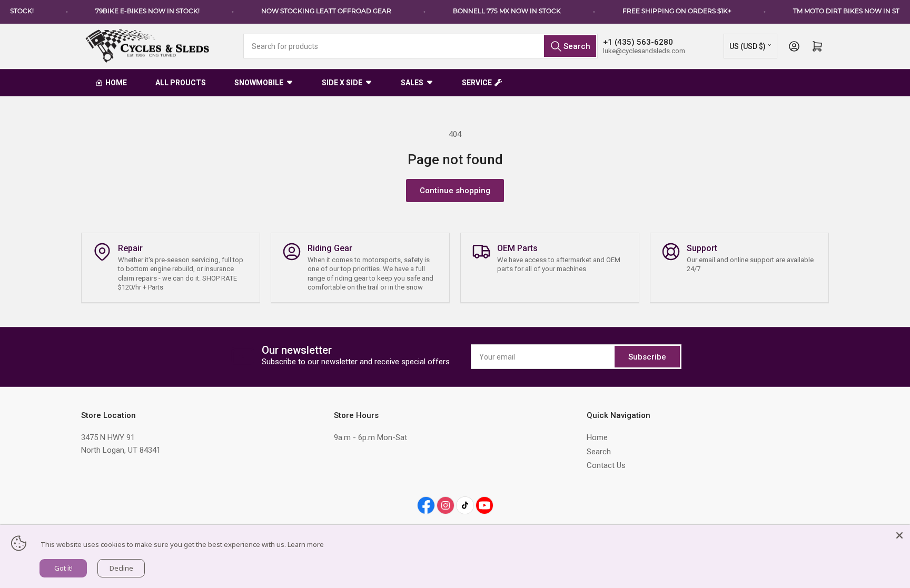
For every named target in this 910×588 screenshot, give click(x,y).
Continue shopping (455, 190)
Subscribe (647, 357)
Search (599, 451)
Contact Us (606, 465)
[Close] (899, 535)
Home (597, 437)
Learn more (306, 544)
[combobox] (420, 46)
